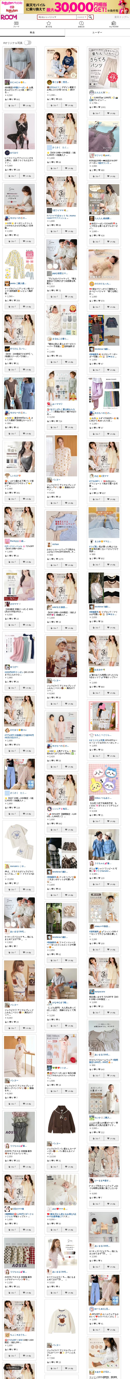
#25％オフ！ (55, 87)
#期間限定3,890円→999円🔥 (103, 1061)
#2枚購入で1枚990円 (24, 735)
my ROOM (114, 24)
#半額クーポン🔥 (21, 87)
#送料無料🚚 (95, 931)
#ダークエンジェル (13, 546)
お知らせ (81, 24)
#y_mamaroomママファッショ (61, 216)
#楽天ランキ (103, 163)
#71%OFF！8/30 (15, 1340)
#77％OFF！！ (96, 481)
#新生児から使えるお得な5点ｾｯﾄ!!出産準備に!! (61, 1215)
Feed (16, 24)
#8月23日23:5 (11, 737)
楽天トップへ (121, 17)
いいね (28, 105)
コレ (12, 105)
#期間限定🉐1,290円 (14, 1214)
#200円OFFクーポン (14, 672)
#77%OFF (9, 735)
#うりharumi (102, 871)
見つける (48, 24)
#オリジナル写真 (97, 740)
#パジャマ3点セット (56, 215)
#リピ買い (94, 546)
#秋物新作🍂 (53, 877)
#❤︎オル (110, 356)
